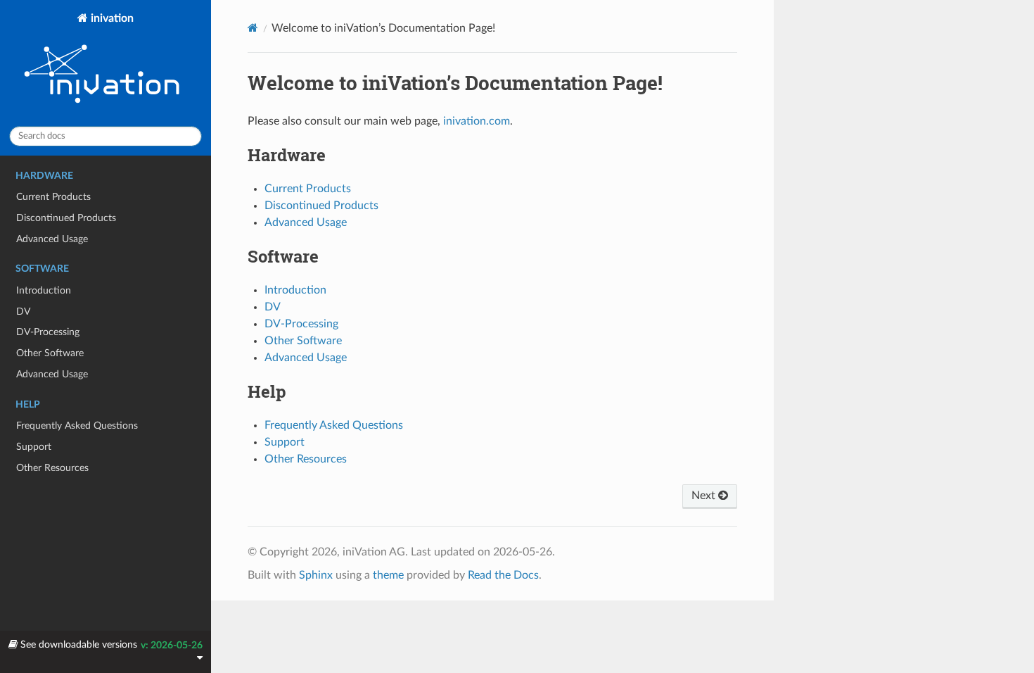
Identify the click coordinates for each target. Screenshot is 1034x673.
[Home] (253, 28)
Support (33, 446)
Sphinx (316, 575)
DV (23, 311)
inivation (111, 18)
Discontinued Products (66, 218)
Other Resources (52, 468)
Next (704, 495)
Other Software (50, 353)
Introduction (43, 290)
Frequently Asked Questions (77, 425)
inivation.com (476, 121)
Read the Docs (503, 575)
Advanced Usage (52, 239)
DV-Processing (47, 332)
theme (388, 575)
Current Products (53, 196)
